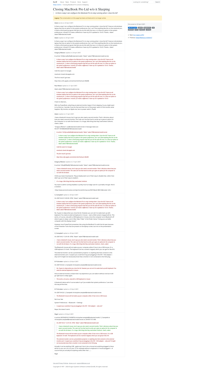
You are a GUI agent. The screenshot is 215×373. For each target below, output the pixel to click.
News (67, 2)
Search (157, 2)
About (62, 2)
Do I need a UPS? (138, 35)
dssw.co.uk (72, 363)
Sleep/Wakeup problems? (144, 38)
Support (84, 2)
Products (73, 2)
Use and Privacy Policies (60, 363)
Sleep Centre (57, 5)
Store (79, 2)
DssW (55, 2)
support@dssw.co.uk (83, 363)
